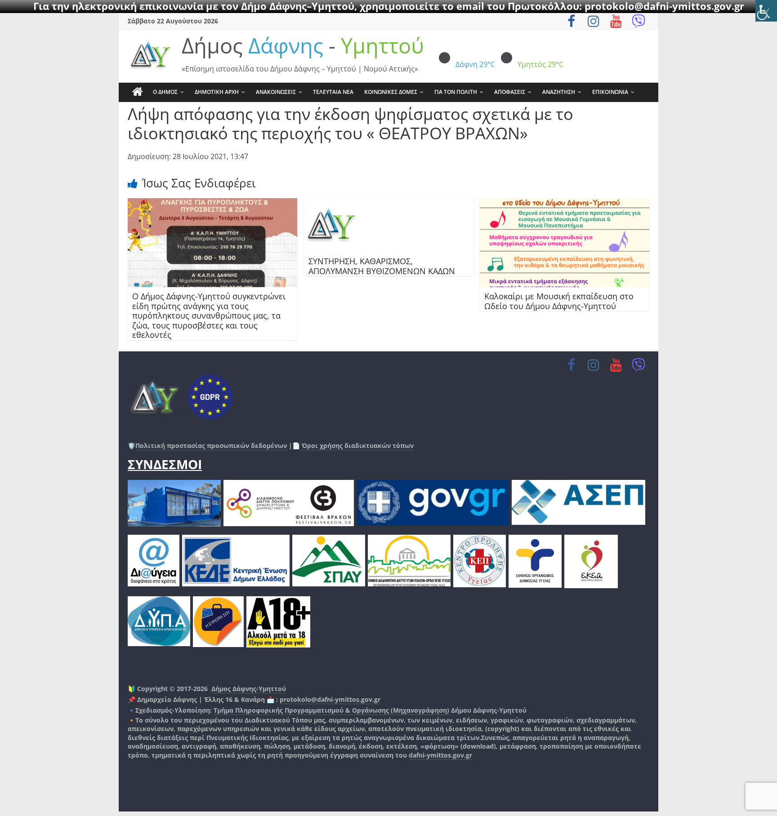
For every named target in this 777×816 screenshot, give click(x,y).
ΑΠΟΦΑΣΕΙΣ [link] (509, 92)
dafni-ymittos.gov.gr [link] (440, 755)
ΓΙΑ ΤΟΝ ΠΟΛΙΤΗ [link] (455, 92)
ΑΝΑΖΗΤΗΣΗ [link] (558, 92)
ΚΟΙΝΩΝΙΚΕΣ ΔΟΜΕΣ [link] (390, 92)
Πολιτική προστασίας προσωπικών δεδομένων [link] (211, 445)
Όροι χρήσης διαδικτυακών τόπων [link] (357, 445)
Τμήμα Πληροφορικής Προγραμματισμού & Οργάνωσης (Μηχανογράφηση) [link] (331, 710)
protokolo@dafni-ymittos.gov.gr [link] (330, 699)
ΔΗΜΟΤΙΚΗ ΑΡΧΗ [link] (217, 92)
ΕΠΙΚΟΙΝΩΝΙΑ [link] (610, 92)
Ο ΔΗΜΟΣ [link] (165, 92)
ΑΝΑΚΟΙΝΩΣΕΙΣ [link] (276, 92)
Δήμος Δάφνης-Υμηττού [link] (248, 688)
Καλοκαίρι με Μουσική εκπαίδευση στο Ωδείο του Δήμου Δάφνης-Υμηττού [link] (559, 301)
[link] (766, 11)
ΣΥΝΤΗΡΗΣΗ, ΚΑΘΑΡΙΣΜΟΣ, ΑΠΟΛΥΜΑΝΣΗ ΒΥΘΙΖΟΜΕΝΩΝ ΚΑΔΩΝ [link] (381, 266)
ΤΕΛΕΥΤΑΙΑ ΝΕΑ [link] (333, 92)
